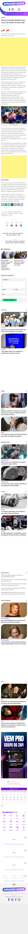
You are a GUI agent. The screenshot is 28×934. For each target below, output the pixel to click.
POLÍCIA (3, 509)
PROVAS (21, 213)
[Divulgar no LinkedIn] (21, 224)
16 (3, 799)
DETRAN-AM (4, 213)
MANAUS (3, 17)
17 (6, 799)
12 (14, 797)
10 (6, 797)
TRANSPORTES (5, 215)
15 (25, 797)
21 (21, 799)
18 (10, 799)
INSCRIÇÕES (10, 213)
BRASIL (2, 409)
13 (17, 797)
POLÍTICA (3, 327)
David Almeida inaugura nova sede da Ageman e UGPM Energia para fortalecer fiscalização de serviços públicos (6, 265)
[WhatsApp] (19, 9)
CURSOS (9, 211)
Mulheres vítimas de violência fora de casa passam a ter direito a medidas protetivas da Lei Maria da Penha (13, 412)
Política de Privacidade (10, 896)
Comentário (6, 279)
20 (17, 799)
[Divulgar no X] (7, 224)
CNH (6, 211)
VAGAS (10, 215)
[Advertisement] (14, 52)
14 (21, 797)
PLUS (2, 699)
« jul (2, 805)
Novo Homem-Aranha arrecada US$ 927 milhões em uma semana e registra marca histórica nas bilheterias (13, 725)
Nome (4, 289)
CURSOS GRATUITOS (17, 211)
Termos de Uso (19, 896)
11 (10, 797)
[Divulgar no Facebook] (12, 224)
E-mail (16, 289)
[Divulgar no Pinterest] (16, 224)
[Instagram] (12, 9)
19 (14, 799)
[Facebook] (9, 9)
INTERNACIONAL (5, 460)
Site (3, 294)
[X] (16, 9)
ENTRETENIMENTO (5, 618)
